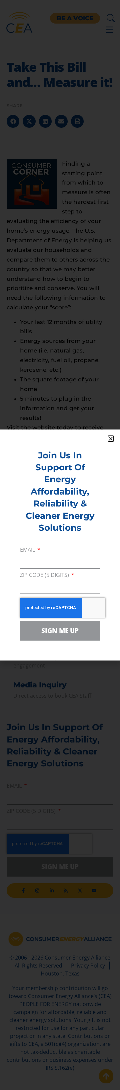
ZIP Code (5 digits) (45, 575)
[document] (60, 545)
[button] (110, 438)
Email (28, 550)
